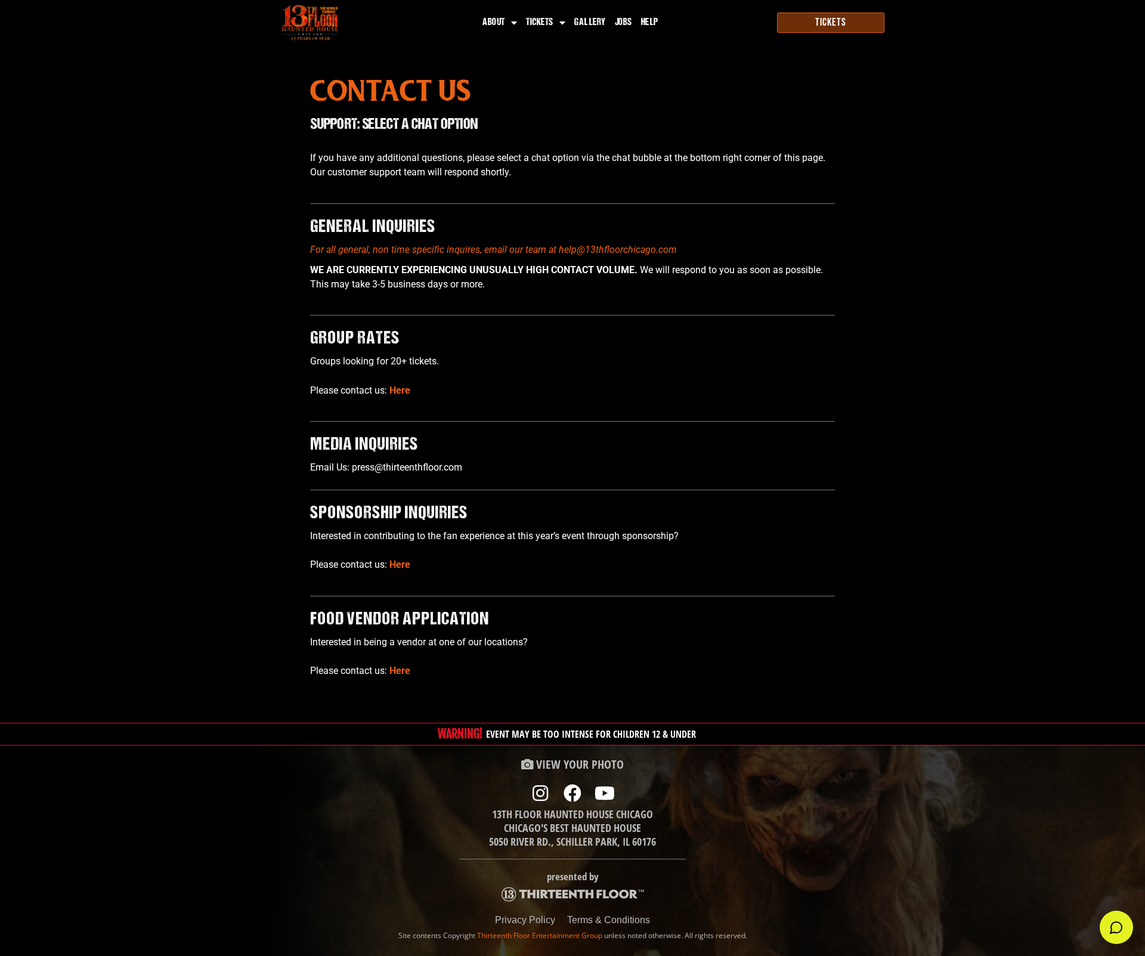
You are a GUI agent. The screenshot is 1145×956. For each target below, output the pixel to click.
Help (649, 22)
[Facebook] (572, 793)
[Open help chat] (1116, 927)
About (493, 22)
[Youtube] (604, 793)
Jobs (623, 22)
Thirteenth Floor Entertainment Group (539, 935)
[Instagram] (540, 793)
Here (399, 390)
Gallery (590, 22)
